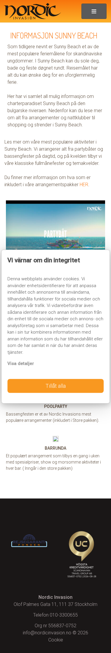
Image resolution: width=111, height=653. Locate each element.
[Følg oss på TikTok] (82, 514)
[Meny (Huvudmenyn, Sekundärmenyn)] (94, 11)
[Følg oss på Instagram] (55, 514)
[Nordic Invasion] (30, 11)
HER (84, 184)
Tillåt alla (56, 386)
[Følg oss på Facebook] (29, 514)
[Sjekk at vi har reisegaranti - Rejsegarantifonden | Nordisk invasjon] (29, 540)
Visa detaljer (20, 363)
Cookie (55, 640)
